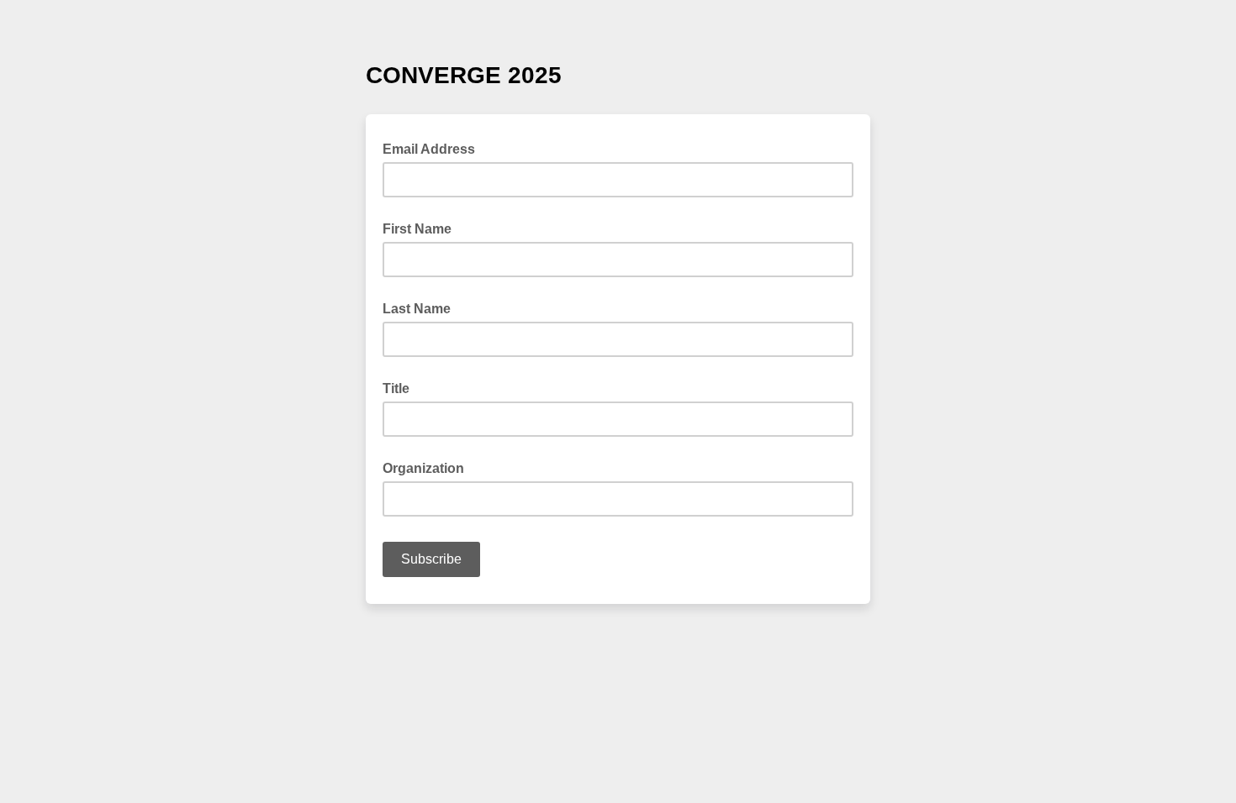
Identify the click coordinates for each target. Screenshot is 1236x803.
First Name (417, 229)
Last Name (417, 309)
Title (396, 388)
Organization (423, 468)
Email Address (434, 148)
